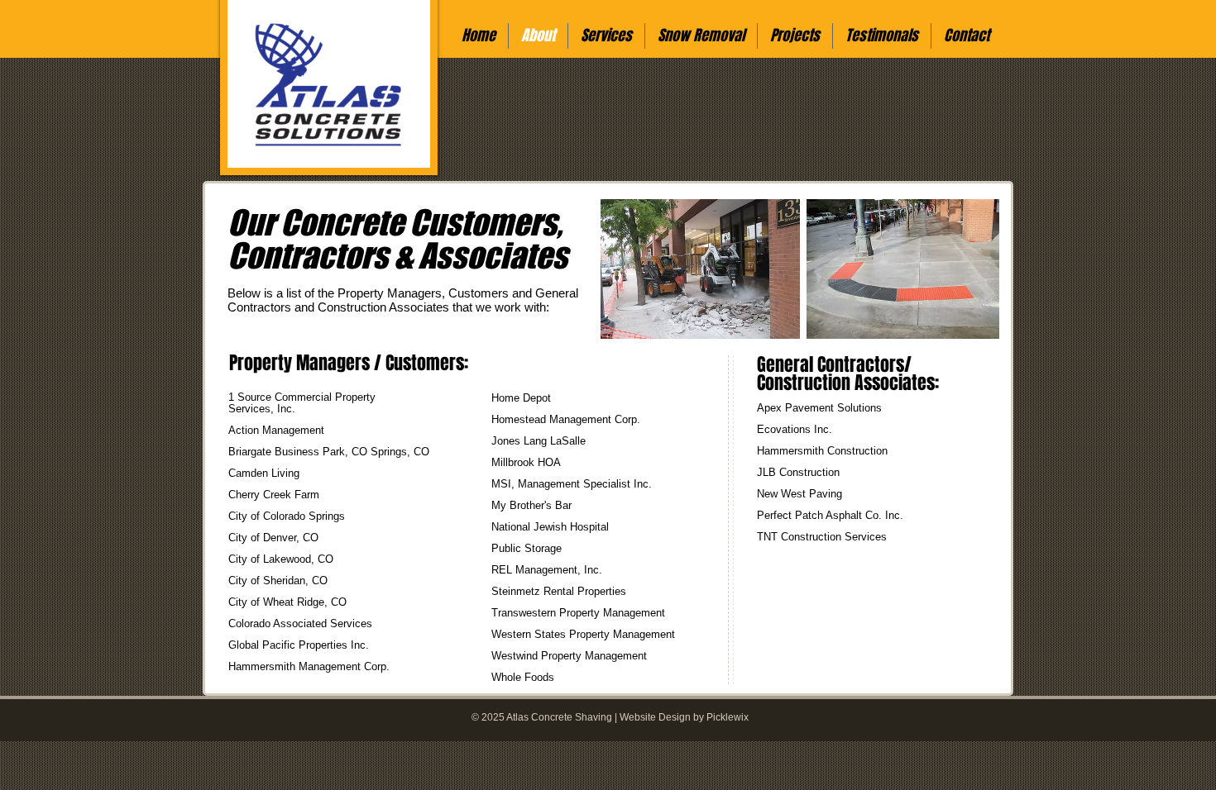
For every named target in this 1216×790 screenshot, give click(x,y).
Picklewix (727, 717)
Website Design (655, 717)
